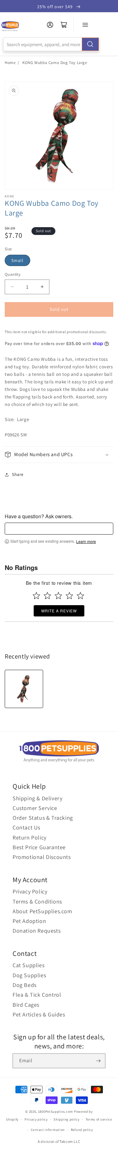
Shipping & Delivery (37, 798)
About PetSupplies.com (42, 911)
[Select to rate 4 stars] (69, 595)
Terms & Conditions (37, 901)
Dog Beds (25, 985)
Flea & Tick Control (37, 994)
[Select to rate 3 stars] (58, 595)
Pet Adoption (29, 921)
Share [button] (18, 474)
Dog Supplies (29, 975)
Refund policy (82, 1129)
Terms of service (99, 1119)
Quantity (12, 274)
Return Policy (30, 837)
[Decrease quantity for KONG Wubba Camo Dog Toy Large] (12, 287)
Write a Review (59, 610)
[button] (59, 455)
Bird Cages (26, 1004)
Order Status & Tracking (43, 817)
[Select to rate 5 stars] (80, 595)
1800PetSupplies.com (55, 1111)
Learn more (86, 541)
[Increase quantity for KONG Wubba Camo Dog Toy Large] (42, 287)
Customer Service (35, 808)
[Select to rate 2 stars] (47, 595)
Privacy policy (36, 1119)
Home (10, 62)
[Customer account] (50, 25)
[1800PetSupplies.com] (10, 26)
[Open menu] (85, 25)
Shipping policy (66, 1119)
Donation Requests (36, 930)
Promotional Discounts (42, 857)
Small (17, 260)
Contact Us (26, 827)
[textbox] (59, 529)
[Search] (90, 44)
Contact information (48, 1129)
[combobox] (51, 44)
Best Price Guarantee (39, 847)
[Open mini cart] (64, 25)
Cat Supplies (28, 965)
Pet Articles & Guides (39, 1014)
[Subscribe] (98, 1060)
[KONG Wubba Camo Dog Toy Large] (24, 689)
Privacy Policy (30, 891)
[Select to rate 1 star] (36, 595)
